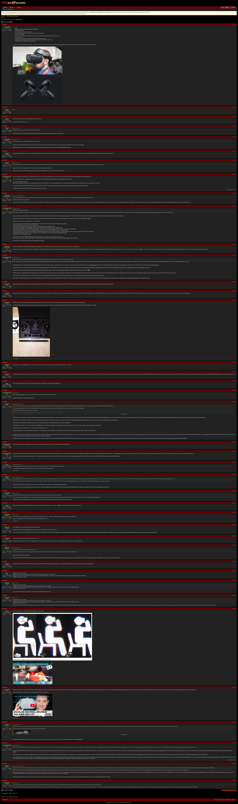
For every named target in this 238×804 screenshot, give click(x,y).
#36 (234, 687)
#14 (234, 290)
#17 (234, 371)
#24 (234, 474)
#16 (234, 362)
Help (233, 799)
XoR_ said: (16, 583)
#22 (234, 451)
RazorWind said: (17, 208)
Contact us (216, 799)
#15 (234, 300)
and (18, 121)
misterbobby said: (17, 547)
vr (22, 19)
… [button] (6, 21)
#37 (234, 722)
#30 (234, 545)
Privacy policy (228, 799)
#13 (234, 281)
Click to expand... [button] (124, 414)
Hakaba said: (16, 493)
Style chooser (4, 799)
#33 (234, 580)
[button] (15, 7)
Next (11, 21)
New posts (12, 7)
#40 (234, 780)
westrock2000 (4, 19)
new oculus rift (18, 19)
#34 (234, 595)
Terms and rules (222, 799)
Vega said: (15, 392)
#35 (234, 608)
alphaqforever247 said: (18, 464)
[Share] (233, 24)
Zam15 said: (16, 128)
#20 (234, 401)
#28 (234, 524)
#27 (234, 512)
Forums (5, 7)
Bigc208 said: (16, 162)
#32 (234, 570)
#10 (234, 205)
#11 (234, 244)
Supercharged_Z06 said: (18, 195)
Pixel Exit (111, 802)
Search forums (10, 9)
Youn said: (15, 514)
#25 (234, 490)
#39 (234, 763)
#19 (234, 390)
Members (19, 7)
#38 (234, 742)
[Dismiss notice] (235, 12)
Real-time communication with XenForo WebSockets (122, 802)
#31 (234, 561)
